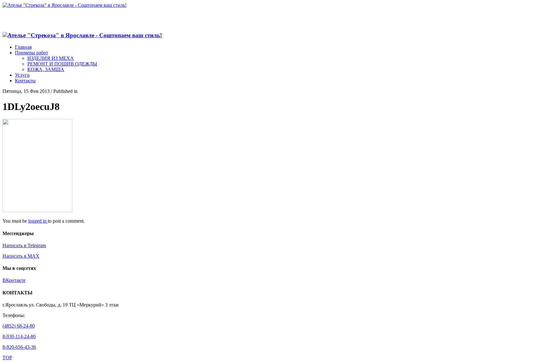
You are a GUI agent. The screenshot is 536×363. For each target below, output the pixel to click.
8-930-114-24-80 (19, 336)
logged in (38, 221)
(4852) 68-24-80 (18, 326)
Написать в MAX (20, 256)
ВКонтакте (13, 280)
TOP (7, 357)
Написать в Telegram (24, 245)
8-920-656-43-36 (19, 347)
